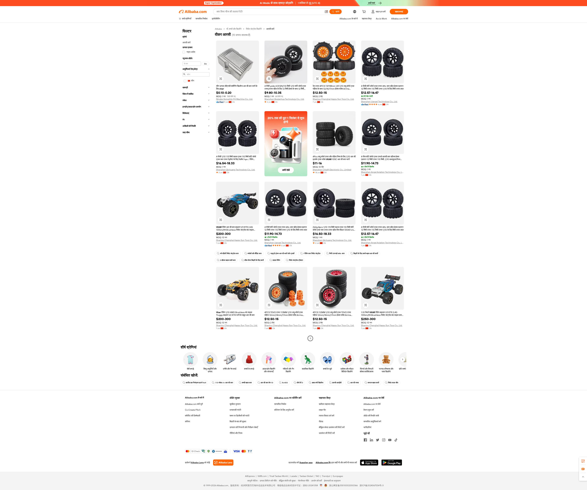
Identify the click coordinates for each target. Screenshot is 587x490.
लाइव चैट (322, 410)
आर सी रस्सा (354, 383)
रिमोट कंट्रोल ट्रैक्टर (296, 260)
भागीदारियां (367, 427)
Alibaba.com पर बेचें (372, 404)
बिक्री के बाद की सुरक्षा (238, 421)
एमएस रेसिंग (276, 260)
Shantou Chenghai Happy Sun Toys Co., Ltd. (333, 99)
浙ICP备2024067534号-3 (372, 485)
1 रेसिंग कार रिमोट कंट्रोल (311, 253)
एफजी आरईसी (336, 383)
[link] (583, 461)
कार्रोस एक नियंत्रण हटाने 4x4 (196, 383)
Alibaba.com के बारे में (194, 397)
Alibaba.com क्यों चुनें (194, 404)
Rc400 (285, 383)
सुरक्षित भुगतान (235, 404)
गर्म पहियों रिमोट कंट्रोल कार (229, 253)
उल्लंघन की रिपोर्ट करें (327, 433)
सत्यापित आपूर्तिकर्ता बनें (372, 421)
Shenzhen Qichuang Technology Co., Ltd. (235, 169)
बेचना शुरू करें (369, 410)
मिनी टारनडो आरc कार (337, 253)
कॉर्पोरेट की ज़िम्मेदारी (192, 415)
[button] (326, 11)
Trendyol (326, 476)
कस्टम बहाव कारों (373, 383)
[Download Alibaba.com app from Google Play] (391, 462)
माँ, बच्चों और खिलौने (233, 29)
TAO (317, 476)
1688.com (262, 476)
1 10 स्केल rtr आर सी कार (224, 383)
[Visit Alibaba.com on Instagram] (384, 440)
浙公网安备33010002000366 (343, 485)
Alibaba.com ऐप (323, 462)
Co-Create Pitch (193, 410)
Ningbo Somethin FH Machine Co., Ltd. (234, 99)
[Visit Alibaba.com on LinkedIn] (371, 440)
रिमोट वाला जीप (393, 383)
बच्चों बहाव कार (247, 383)
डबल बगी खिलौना (317, 383)
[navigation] (196, 184)
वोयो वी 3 (300, 383)
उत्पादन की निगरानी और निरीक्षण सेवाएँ (244, 427)
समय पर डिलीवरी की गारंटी (239, 415)
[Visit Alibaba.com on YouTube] (390, 440)
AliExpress (250, 476)
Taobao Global (306, 476)
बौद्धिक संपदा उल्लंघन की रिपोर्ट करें (332, 427)
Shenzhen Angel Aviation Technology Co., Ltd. (382, 172)
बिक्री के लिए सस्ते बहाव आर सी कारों (365, 253)
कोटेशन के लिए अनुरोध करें (284, 410)
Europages (338, 476)
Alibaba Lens (197, 462)
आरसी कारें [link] (270, 29)
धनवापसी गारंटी (235, 410)
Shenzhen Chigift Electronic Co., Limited (332, 169)
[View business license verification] (321, 485)
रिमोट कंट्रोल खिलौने (254, 29)
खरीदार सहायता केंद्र (327, 404)
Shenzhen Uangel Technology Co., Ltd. (379, 101)
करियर (187, 421)
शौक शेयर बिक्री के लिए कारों (254, 260)
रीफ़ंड (321, 421)
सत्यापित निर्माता (280, 404)
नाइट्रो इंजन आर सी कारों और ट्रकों (282, 253)
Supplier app (306, 462)
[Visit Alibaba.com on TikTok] (396, 440)
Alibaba (218, 29)
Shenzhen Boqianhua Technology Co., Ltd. (284, 99)
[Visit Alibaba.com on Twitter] (377, 440)
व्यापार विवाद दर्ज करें (326, 415)
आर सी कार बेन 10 (267, 383)
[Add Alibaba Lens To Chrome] (223, 462)
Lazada (293, 476)
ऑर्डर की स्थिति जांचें (371, 415)
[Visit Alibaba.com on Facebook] (365, 440)
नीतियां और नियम (236, 433)
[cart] (364, 12)
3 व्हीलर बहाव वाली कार (228, 260)
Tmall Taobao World (278, 476)
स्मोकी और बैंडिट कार (254, 253)
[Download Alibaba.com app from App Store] (369, 462)
